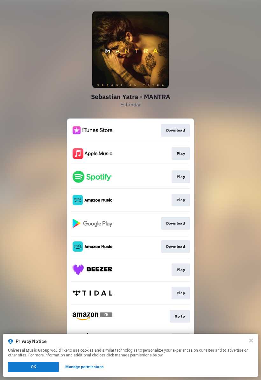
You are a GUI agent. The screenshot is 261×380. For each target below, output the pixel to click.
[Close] (251, 340)
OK (33, 367)
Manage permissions (84, 367)
